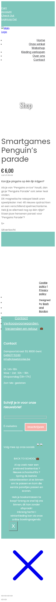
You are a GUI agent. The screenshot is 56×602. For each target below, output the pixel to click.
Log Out (12, 19)
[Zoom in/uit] (2, 595)
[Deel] (8, 595)
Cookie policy (43, 284)
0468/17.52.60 (12, 355)
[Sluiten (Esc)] (11, 595)
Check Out (7, 15)
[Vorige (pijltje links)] (2, 599)
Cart (4, 8)
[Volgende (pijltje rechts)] (5, 599)
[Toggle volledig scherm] (5, 595)
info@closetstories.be (17, 359)
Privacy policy (43, 292)
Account (6, 12)
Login (4, 19)
